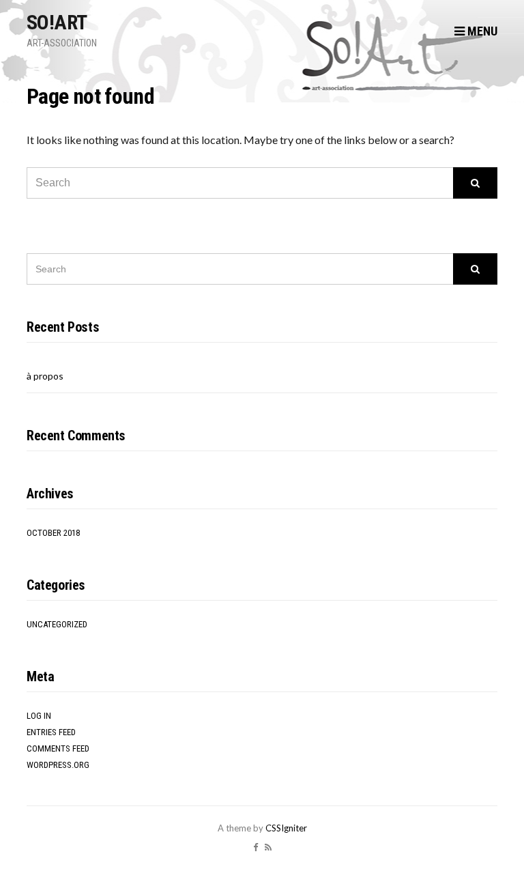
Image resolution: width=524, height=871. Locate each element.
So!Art (57, 22)
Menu (481, 31)
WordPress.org (58, 765)
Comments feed (58, 748)
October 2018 (53, 533)
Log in (39, 716)
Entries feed (51, 732)
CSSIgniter (286, 828)
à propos (45, 376)
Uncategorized (57, 624)
